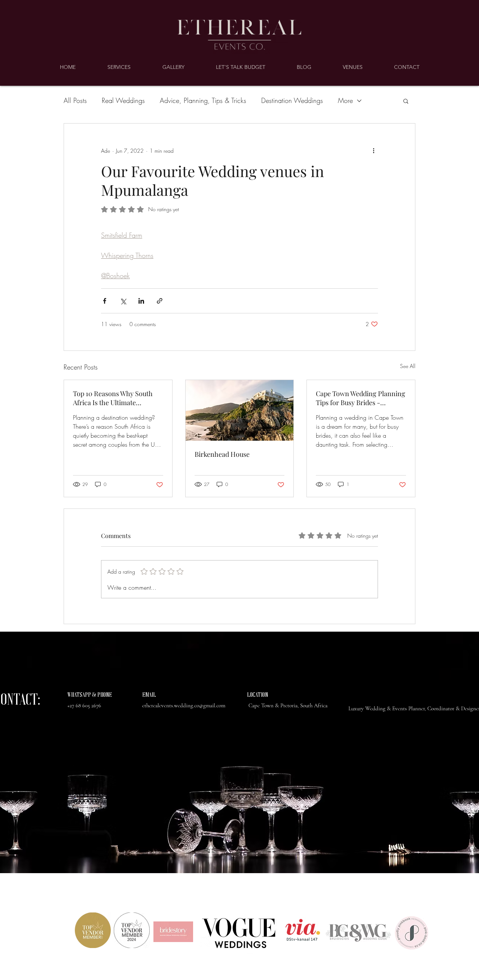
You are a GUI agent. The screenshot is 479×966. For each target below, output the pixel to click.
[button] (405, 101)
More (345, 100)
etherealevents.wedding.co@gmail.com (183, 705)
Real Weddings (123, 100)
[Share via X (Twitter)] (122, 300)
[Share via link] (159, 300)
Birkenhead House (222, 454)
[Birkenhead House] (240, 410)
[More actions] (373, 150)
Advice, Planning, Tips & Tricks (203, 100)
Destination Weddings (292, 100)
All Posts (75, 100)
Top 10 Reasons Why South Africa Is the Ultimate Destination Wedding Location (113, 398)
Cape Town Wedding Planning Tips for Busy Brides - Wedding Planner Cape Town (360, 398)
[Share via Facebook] (104, 300)
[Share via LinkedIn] (141, 300)
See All (407, 366)
